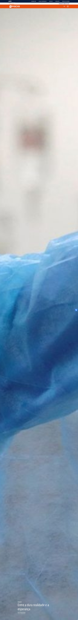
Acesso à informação (42, 1)
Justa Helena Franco (21, 612)
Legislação (57, 1)
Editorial (20, 602)
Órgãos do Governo (65, 1)
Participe (51, 1)
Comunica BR (33, 1)
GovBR (10, 1)
